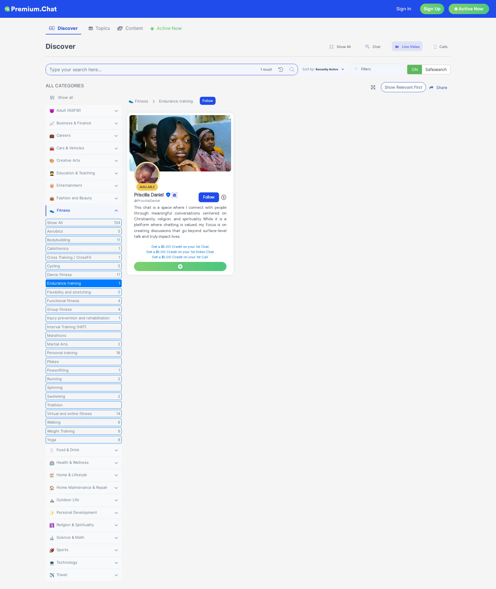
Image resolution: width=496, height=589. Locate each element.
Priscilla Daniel (149, 195)
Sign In (403, 8)
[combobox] (378, 69)
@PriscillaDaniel (147, 200)
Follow (207, 101)
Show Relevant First (403, 87)
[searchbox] (387, 69)
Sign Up (432, 8)
